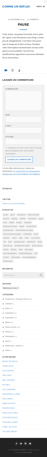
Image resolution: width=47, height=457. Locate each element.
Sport (7, 341)
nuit (4, 242)
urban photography (29, 257)
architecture (21, 215)
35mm (12, 215)
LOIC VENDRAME (9, 389)
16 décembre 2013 (16, 19)
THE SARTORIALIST (9, 431)
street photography (10, 253)
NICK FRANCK (7, 399)
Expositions (9, 318)
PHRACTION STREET (10, 413)
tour (35, 253)
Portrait (8, 332)
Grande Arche (31, 226)
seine (21, 249)
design (11, 222)
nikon (27, 238)
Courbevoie (32, 218)
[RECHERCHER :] (23, 275)
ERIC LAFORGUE (8, 380)
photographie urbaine (22, 246)
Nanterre (6, 238)
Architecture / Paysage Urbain (16, 299)
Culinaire (8, 304)
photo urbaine (37, 246)
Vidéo (7, 350)
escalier (19, 222)
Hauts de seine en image (24, 230)
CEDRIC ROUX (7, 366)
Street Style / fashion (13, 346)
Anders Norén (27, 452)
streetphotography (25, 253)
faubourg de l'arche (10, 226)
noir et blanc (35, 238)
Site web (9, 137)
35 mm (5, 215)
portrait (5, 249)
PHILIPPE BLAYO (8, 408)
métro (36, 234)
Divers (7, 308)
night (20, 238)
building (14, 218)
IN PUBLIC (6, 385)
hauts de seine (8, 230)
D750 (5, 222)
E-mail (9, 126)
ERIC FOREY (7, 375)
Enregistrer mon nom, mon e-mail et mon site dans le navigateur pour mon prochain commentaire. (23, 151)
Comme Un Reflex (16, 6)
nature (14, 238)
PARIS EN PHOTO (9, 403)
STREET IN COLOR (9, 427)
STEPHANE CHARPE (10, 422)
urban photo (15, 257)
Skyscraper (29, 249)
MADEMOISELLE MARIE (11, 394)
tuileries (6, 257)
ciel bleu (23, 218)
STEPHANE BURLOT (10, 417)
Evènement (9, 313)
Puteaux (13, 249)
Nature (7, 322)
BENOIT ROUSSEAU (10, 361)
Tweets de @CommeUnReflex (13, 203)
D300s (41, 218)
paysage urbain (19, 242)
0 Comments (33, 19)
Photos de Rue (10, 327)
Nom (8, 115)
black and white (33, 215)
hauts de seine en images (12, 234)
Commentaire (12, 89)
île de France (7, 261)
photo (40, 242)
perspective (31, 242)
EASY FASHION (8, 371)
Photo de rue (7, 246)
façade (21, 226)
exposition (27, 222)
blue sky (6, 218)
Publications (9, 336)
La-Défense (27, 234)
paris (10, 242)
